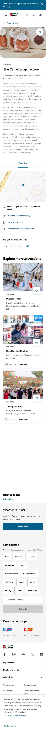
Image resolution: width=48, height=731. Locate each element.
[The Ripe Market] (23, 385)
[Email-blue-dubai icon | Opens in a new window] (27, 246)
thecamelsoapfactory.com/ (19, 215)
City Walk (10, 461)
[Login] (40, 14)
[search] (27, 14)
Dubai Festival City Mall (17, 351)
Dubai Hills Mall (13, 298)
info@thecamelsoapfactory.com (21, 228)
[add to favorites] (40, 32)
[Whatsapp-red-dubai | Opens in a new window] (6, 246)
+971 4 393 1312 (15, 222)
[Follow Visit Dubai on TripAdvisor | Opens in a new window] (23, 654)
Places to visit (12, 23)
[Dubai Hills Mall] (23, 277)
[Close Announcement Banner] (42, 3)
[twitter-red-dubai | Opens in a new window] (20, 246)
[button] (10, 726)
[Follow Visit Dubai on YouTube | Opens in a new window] (41, 654)
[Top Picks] (34, 14)
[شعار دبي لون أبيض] (11, 647)
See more (23, 484)
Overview (23, 163)
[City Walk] (23, 440)
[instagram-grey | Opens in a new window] (13, 654)
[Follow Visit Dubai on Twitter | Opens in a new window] (32, 654)
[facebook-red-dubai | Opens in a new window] (13, 246)
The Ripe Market (14, 406)
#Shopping (8, 499)
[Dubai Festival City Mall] (23, 329)
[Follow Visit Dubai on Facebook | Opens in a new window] (4, 654)
